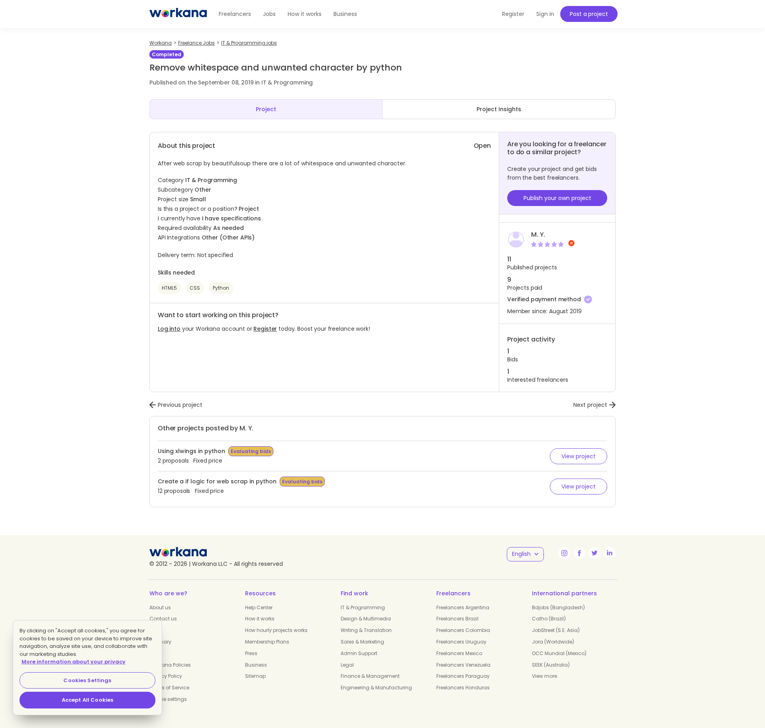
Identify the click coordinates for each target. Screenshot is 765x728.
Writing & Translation (366, 630)
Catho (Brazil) (549, 618)
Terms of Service (169, 687)
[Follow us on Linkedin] (610, 553)
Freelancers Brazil (457, 618)
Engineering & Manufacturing (376, 687)
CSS (195, 288)
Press (251, 653)
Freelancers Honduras (463, 687)
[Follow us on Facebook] (579, 553)
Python (221, 288)
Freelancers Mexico (459, 653)
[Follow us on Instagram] (564, 553)
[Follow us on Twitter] (594, 553)
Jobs (269, 14)
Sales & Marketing (362, 641)
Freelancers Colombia (463, 630)
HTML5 (169, 288)
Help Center (259, 607)
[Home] (178, 14)
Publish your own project (557, 198)
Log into (169, 329)
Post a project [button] (589, 14)
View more (544, 676)
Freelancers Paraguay (463, 676)
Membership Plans (267, 641)
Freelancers (235, 14)
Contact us (163, 618)
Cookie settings (168, 699)
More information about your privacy (74, 661)
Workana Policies (170, 664)
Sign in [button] (545, 14)
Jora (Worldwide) (553, 641)
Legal (347, 664)
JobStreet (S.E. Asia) (556, 630)
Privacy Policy (165, 676)
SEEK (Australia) (551, 664)
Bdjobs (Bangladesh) (558, 607)
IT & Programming (363, 607)
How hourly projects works (276, 630)
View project (578, 456)
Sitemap (255, 676)
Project (266, 109)
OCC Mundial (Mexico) (559, 653)
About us (160, 607)
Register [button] (513, 14)
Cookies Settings (87, 680)
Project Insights (499, 109)
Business (345, 14)
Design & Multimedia (366, 618)
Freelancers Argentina (462, 607)
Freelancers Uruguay (461, 641)
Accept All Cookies (87, 700)
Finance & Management (370, 676)
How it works (305, 14)
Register (265, 329)
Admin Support (359, 653)
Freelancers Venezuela (463, 664)
